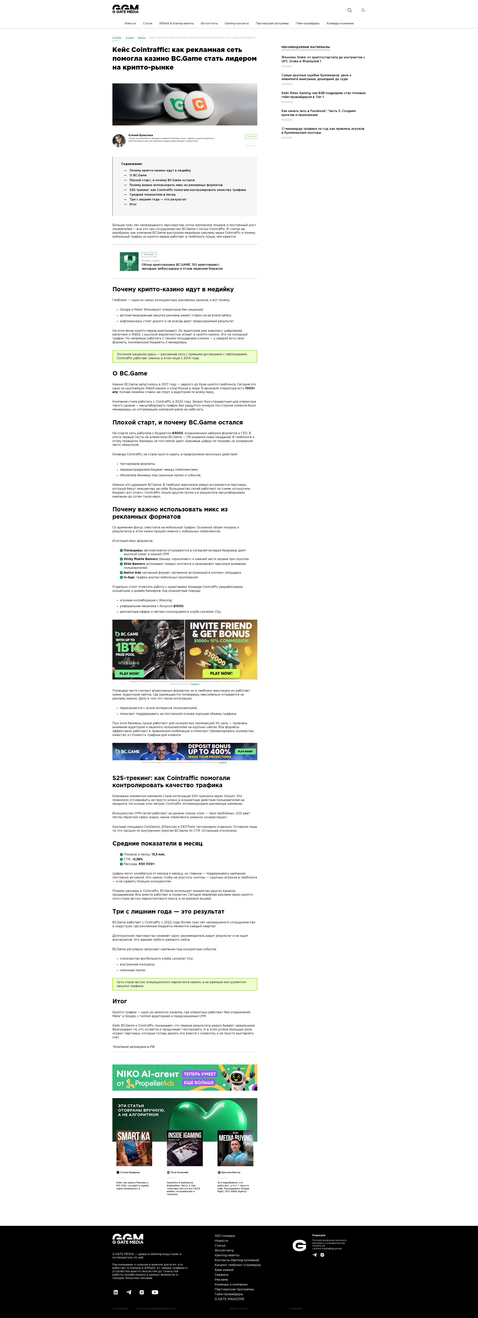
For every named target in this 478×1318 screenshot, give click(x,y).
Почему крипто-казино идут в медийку (160, 170)
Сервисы (221, 1274)
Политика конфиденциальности (155, 1309)
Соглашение (120, 1309)
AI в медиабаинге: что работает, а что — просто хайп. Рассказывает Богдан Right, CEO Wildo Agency (233, 1187)
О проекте (295, 1309)
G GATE (116, 38)
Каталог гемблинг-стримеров (238, 1265)
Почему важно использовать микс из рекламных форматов (176, 185)
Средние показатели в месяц (153, 194)
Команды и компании (231, 1284)
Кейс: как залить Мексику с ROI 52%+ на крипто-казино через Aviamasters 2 (132, 1186)
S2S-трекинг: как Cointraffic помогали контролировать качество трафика (188, 190)
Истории (149, 254)
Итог (133, 204)
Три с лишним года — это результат (158, 199)
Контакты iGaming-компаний (237, 1260)
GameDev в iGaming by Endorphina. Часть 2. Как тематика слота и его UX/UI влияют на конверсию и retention (183, 1188)
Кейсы (141, 38)
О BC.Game (138, 175)
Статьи (129, 38)
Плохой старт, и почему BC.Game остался (162, 180)
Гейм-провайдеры (229, 1294)
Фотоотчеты (224, 1250)
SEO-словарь (225, 1236)
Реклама (221, 1279)
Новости (221, 1240)
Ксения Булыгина (140, 135)
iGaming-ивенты (227, 1255)
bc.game (195, 684)
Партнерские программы (234, 1289)
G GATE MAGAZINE (229, 1299)
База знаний (224, 1270)
